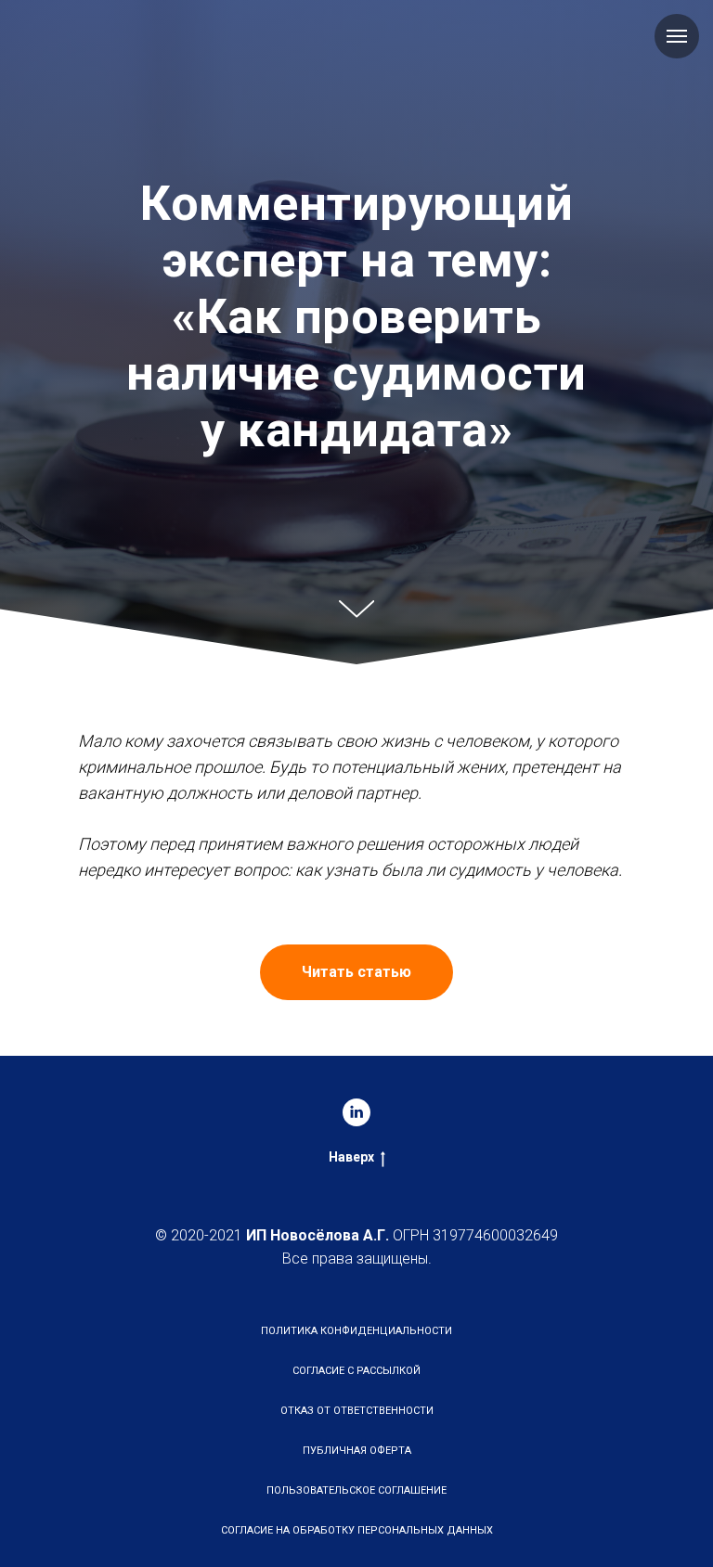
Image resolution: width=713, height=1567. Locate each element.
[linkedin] (356, 1545)
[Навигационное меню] (677, 36)
